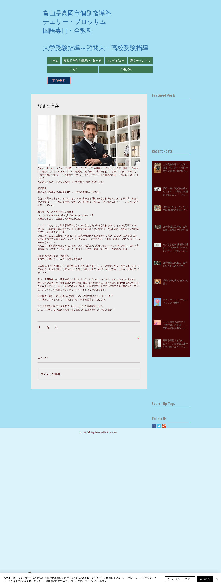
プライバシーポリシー (97, 580)
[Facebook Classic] (154, 426)
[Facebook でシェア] (39, 327)
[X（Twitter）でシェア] (47, 327)
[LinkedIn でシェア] (56, 327)
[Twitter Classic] (159, 426)
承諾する (205, 579)
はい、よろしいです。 (180, 579)
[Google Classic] (164, 426)
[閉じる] (217, 579)
